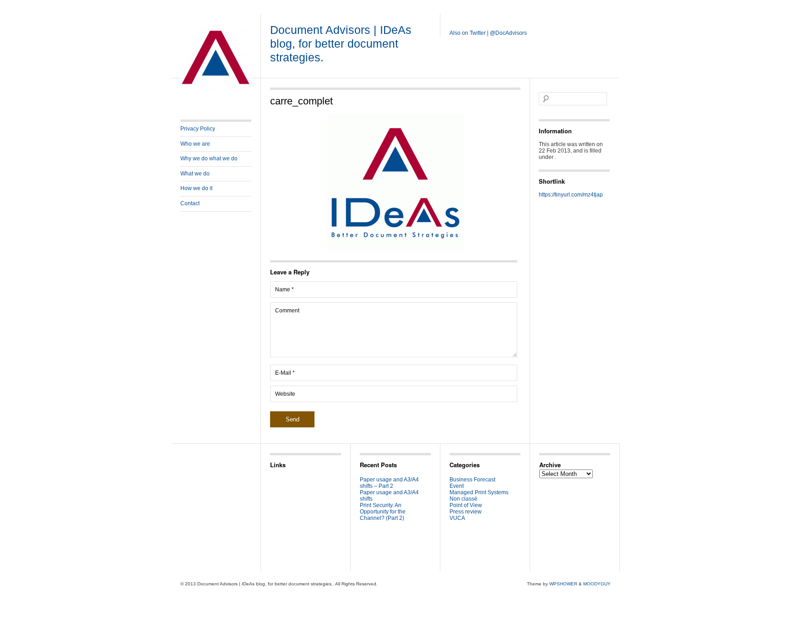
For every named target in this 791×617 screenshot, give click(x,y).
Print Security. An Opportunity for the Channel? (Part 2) (383, 511)
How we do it (196, 188)
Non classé (463, 499)
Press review (466, 511)
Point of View (466, 505)
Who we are (195, 144)
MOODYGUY (597, 583)
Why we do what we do (209, 158)
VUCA (457, 518)
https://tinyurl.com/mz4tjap (571, 194)
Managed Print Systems (479, 492)
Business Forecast (472, 479)
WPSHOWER (563, 583)
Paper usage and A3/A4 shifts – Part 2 (389, 482)
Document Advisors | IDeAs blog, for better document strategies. (341, 43)
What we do (195, 173)
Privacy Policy (197, 129)
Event (457, 486)
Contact (190, 203)
